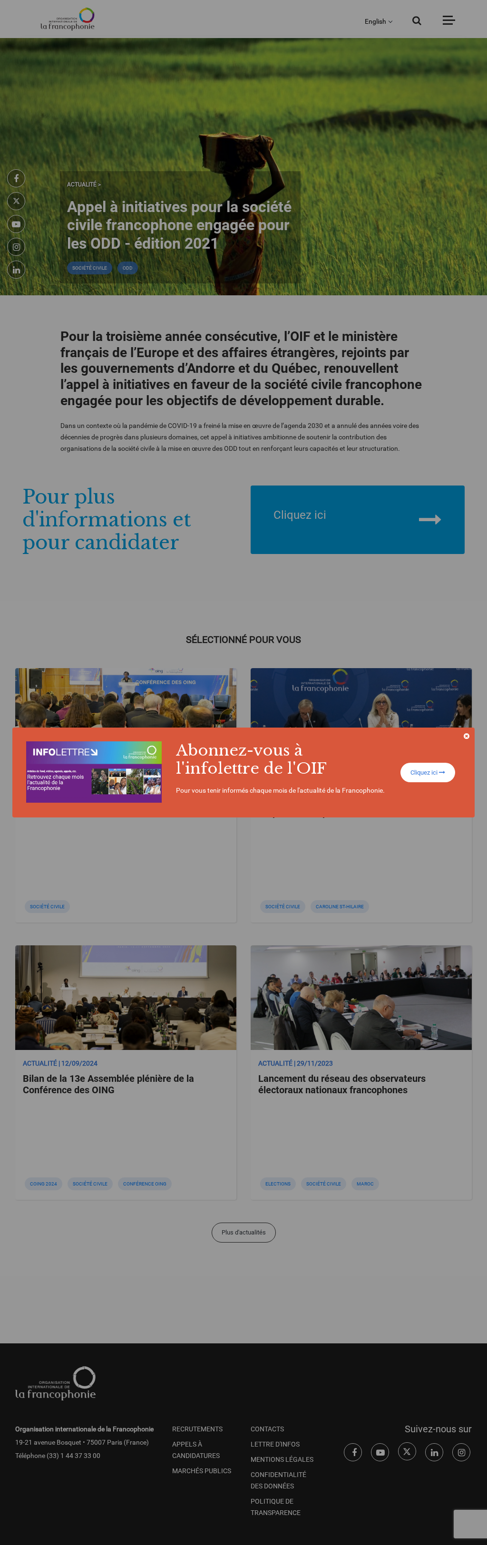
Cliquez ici (424, 772)
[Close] (466, 736)
